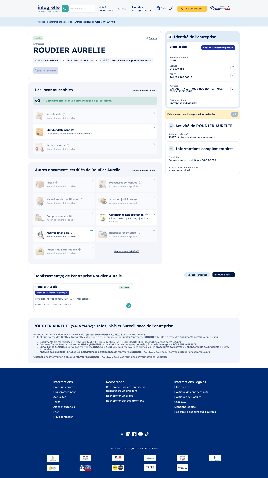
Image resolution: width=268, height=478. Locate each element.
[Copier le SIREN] (232, 67)
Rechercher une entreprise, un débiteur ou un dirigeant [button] (125, 389)
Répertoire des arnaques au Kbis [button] (195, 411)
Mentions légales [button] (185, 406)
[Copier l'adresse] (232, 88)
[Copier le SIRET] (232, 75)
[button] (105, 9)
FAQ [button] (56, 411)
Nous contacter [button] (63, 416)
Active (39, 38)
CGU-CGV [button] (180, 402)
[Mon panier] (170, 8)
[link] (83, 296)
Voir (235, 114)
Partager (153, 38)
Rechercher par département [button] (125, 400)
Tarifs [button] (56, 402)
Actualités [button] (59, 397)
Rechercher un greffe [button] (119, 395)
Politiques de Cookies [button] (187, 397)
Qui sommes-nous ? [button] (65, 392)
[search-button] (65, 8)
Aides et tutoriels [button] (64, 406)
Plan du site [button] (181, 387)
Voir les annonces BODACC (126, 251)
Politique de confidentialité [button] (191, 392)
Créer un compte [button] (64, 387)
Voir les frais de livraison (143, 90)
